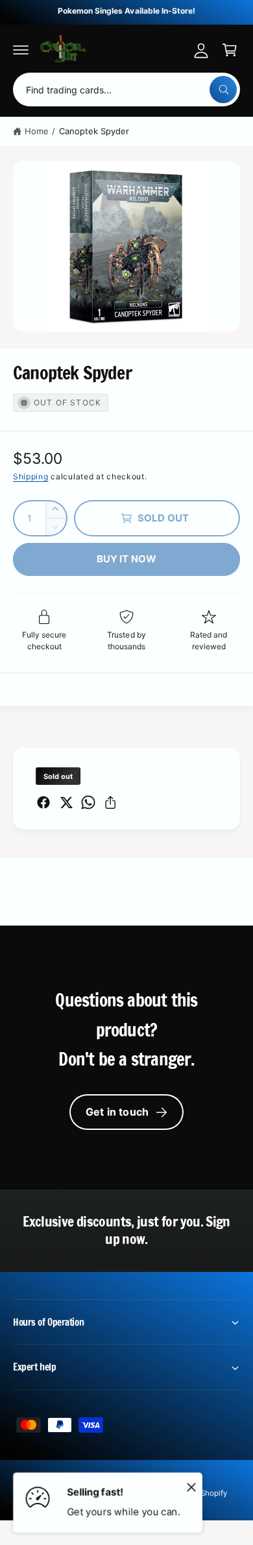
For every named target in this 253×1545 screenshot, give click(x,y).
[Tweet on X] (66, 802)
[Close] (191, 1487)
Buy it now (127, 559)
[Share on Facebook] (43, 802)
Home (37, 131)
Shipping (31, 476)
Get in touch (117, 1111)
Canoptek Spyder (94, 131)
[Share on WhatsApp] (88, 802)
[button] (20, 50)
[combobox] (126, 89)
